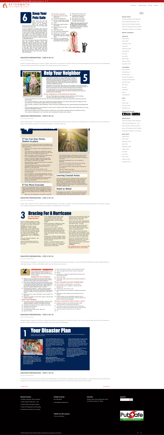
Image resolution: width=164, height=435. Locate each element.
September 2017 (126, 64)
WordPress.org (126, 108)
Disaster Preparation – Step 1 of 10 (36, 373)
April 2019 (125, 46)
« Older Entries (24, 386)
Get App (150, 5)
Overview (133, 5)
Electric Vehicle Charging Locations (131, 24)
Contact (156, 5)
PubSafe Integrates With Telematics (131, 19)
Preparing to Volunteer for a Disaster (131, 29)
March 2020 (125, 41)
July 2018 (124, 54)
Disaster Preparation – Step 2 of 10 (36, 315)
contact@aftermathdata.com (61, 402)
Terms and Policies (59, 416)
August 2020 (125, 38)
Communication (126, 74)
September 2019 (126, 43)
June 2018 (124, 56)
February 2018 (126, 61)
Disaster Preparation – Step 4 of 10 (36, 198)
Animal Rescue (126, 72)
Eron (23, 60)
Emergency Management (128, 79)
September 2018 (126, 48)
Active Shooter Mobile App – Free (131, 21)
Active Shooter (126, 69)
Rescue (124, 92)
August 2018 (125, 51)
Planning (32, 60)
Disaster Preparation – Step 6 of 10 (36, 58)
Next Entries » (106, 386)
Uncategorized (126, 95)
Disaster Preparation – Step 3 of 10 (36, 256)
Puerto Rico (125, 89)
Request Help (142, 5)
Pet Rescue (125, 84)
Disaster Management (128, 77)
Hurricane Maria (126, 82)
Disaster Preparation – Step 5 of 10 (36, 116)
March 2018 (125, 59)
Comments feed (126, 105)
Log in (123, 100)
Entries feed (125, 103)
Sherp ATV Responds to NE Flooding (131, 26)
